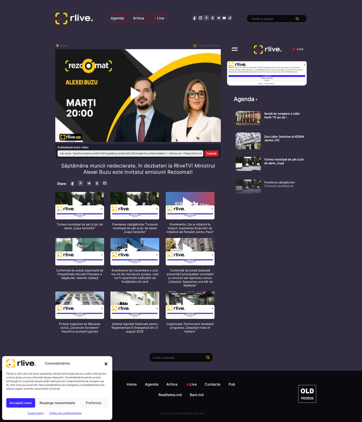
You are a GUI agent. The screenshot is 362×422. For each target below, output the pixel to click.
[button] (106, 363)
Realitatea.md (170, 395)
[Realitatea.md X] (206, 17)
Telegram (88, 183)
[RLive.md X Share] (80, 183)
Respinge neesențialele (57, 403)
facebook (194, 17)
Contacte (212, 384)
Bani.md (197, 395)
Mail (104, 182)
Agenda (117, 18)
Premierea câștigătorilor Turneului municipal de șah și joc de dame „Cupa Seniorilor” (135, 228)
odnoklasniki (212, 17)
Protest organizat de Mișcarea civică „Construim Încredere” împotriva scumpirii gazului (79, 327)
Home (132, 384)
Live (160, 18)
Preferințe (93, 403)
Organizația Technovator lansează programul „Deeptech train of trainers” (190, 327)
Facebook (72, 183)
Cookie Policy (36, 413)
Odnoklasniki (97, 183)
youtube (224, 17)
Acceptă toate (21, 403)
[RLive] (74, 19)
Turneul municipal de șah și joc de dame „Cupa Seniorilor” (80, 226)
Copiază (211, 153)
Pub (232, 384)
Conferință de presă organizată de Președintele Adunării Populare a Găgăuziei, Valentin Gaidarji (79, 274)
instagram (200, 17)
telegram (218, 17)
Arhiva (138, 18)
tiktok (230, 17)
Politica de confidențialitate (65, 413)
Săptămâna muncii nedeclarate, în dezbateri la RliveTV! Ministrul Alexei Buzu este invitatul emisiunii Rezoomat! (138, 169)
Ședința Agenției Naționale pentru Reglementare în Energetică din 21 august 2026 (134, 327)
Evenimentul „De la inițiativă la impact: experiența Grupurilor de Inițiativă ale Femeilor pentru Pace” (190, 228)
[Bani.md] (307, 394)
